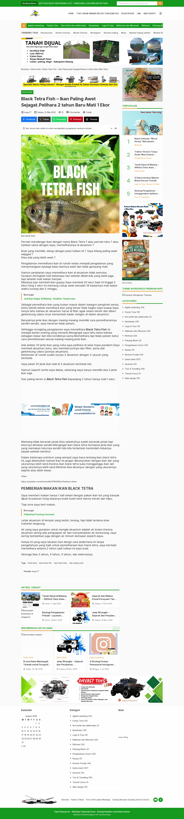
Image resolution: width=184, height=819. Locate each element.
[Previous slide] (114, 628)
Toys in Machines (47, 3)
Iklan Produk (127, 13)
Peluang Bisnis (160, 25)
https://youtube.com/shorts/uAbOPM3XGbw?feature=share (49, 481)
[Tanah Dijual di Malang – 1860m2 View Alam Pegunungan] (30, 599)
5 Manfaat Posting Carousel (39, 514)
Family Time (52, 25)
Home (71, 13)
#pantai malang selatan (139, 33)
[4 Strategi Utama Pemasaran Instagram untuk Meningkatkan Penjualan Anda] (103, 644)
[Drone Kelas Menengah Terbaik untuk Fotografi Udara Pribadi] (37, 644)
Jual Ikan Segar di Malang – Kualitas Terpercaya (49, 298)
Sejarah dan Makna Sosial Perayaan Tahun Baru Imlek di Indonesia (104, 599)
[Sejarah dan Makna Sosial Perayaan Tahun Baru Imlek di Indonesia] (80, 599)
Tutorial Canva (131, 373)
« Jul (23, 746)
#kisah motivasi (80, 33)
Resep (128, 350)
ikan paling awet (76, 563)
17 (22, 735)
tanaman (129, 364)
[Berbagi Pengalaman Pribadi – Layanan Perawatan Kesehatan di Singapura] (30, 616)
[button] (160, 3)
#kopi (123, 33)
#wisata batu (46, 33)
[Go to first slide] (118, 628)
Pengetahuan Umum (143, 158)
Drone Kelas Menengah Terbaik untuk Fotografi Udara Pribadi (36, 664)
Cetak (89, 112)
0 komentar (75, 112)
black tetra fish (45, 563)
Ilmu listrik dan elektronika (73, 25)
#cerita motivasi (62, 33)
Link (139, 13)
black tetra (32, 563)
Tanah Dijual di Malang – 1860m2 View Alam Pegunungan (54, 599)
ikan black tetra (60, 563)
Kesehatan (94, 25)
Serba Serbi (27, 92)
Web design (130, 378)
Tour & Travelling (141, 197)
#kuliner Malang (160, 33)
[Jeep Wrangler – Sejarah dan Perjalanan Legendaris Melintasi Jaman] (80, 616)
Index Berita (150, 13)
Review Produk (153, 184)
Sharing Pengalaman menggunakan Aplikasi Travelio (146, 193)
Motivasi (146, 25)
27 (31, 738)
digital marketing (36, 25)
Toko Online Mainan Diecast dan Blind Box (97, 13)
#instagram (95, 33)
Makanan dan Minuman (128, 25)
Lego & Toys (108, 25)
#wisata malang (111, 33)
